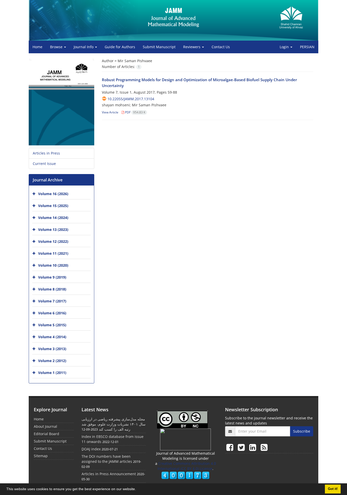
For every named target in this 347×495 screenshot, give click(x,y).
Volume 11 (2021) (53, 253)
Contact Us (221, 46)
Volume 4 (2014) (52, 336)
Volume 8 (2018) (52, 289)
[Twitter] (242, 447)
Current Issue (44, 163)
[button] (137, 489)
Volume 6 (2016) (52, 313)
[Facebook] (230, 447)
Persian (307, 46)
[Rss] (264, 447)
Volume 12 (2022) (53, 241)
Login (285, 46)
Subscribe (301, 431)
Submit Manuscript (159, 46)
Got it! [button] (333, 489)
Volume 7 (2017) (52, 301)
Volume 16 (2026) (53, 193)
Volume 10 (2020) (53, 265)
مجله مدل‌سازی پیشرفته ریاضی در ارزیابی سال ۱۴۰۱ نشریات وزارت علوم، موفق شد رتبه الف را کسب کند (114, 424)
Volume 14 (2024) (53, 217)
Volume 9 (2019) (52, 277)
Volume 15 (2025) (53, 205)
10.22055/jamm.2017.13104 (130, 98)
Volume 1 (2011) (52, 372)
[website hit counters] (185, 475)
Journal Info (84, 46)
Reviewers (192, 46)
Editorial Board (46, 433)
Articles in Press (46, 153)
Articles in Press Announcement (109, 473)
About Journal (45, 426)
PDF (134, 112)
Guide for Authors (120, 46)
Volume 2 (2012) (52, 360)
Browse (57, 46)
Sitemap (41, 455)
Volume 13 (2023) (53, 229)
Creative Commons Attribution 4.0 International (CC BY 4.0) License (186, 466)
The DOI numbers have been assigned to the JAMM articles (107, 459)
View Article (110, 112)
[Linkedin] (253, 447)
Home (37, 46)
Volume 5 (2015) (52, 324)
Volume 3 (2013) (52, 348)
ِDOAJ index (91, 449)
